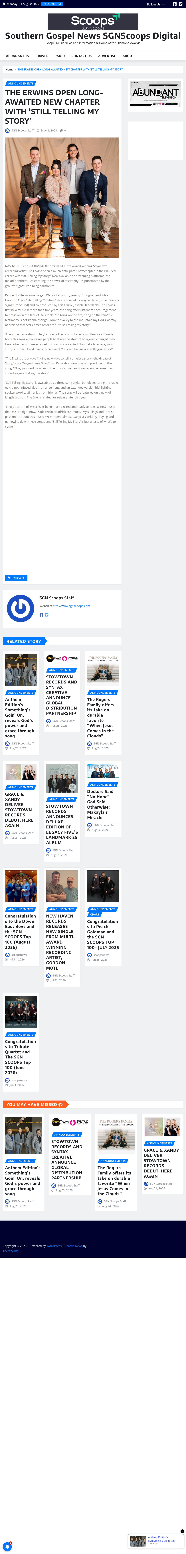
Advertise (107, 56)
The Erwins (18, 577)
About (128, 56)
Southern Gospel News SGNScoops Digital (93, 35)
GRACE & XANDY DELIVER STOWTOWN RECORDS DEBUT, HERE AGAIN (19, 809)
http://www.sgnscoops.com (71, 606)
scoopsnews (19, 954)
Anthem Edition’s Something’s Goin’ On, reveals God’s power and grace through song (19, 717)
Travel (42, 56)
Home (9, 69)
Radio (60, 56)
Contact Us (82, 56)
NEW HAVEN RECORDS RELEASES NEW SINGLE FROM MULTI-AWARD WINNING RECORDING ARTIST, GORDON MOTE (60, 941)
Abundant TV (17, 56)
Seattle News (73, 1246)
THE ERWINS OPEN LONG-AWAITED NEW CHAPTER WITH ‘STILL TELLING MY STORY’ (70, 69)
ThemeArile (10, 1251)
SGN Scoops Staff (22, 130)
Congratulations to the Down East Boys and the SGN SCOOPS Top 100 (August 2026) (20, 931)
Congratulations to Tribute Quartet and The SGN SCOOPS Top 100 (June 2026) (20, 1057)
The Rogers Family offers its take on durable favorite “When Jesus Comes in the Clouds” (100, 717)
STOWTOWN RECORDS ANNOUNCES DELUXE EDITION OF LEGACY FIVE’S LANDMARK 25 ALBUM (62, 824)
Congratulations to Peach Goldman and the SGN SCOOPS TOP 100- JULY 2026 (103, 934)
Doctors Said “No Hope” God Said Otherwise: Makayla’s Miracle (100, 804)
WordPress (54, 1246)
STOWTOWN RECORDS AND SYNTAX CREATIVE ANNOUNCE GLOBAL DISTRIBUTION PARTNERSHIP (61, 695)
